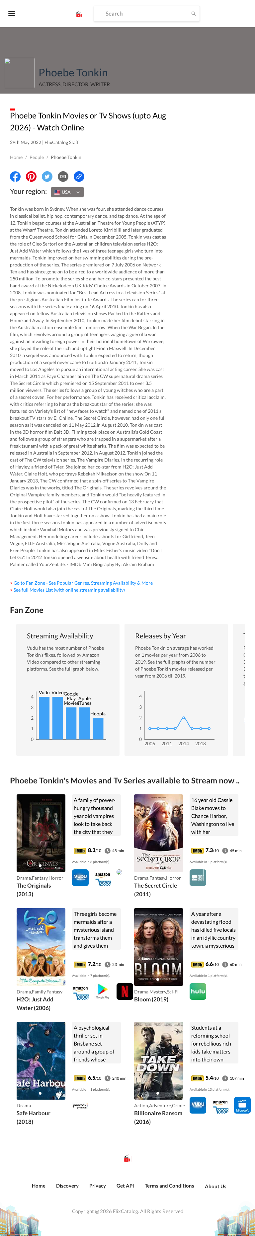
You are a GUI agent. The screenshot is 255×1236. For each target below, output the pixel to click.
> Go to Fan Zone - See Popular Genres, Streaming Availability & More (81, 583)
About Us (215, 1186)
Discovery (67, 1186)
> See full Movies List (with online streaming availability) (67, 590)
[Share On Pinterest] (31, 176)
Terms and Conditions (169, 1186)
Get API (125, 1186)
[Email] (63, 176)
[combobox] (67, 192)
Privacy (97, 1186)
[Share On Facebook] (15, 176)
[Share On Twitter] (47, 176)
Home (16, 157)
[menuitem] (39, 1189)
